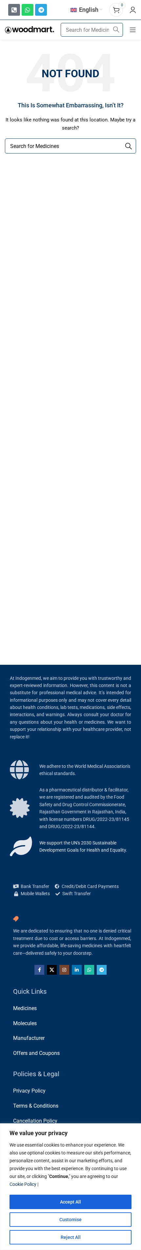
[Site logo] (29, 29)
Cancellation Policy (35, 1121)
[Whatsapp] (27, 10)
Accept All (70, 1202)
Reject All (71, 1237)
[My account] (132, 9)
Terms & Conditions (35, 1106)
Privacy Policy (29, 1091)
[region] (70, 1186)
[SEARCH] (116, 30)
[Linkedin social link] (77, 970)
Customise (70, 1219)
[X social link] (52, 970)
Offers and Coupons (36, 1053)
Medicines (25, 1008)
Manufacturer (29, 1038)
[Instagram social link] (64, 970)
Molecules (25, 1023)
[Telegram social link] (102, 970)
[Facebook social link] (39, 970)
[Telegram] (41, 10)
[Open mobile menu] (132, 29)
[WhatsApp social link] (89, 970)
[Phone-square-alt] (14, 10)
